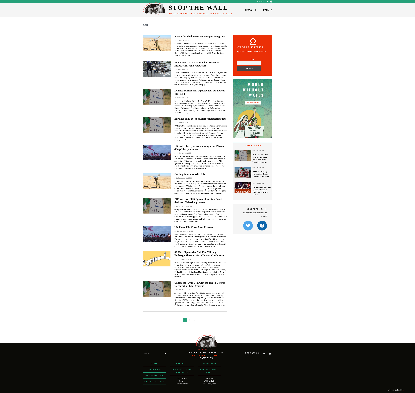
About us (154, 370)
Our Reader (210, 378)
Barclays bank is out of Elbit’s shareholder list (200, 118)
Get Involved (154, 375)
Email (253, 59)
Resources (210, 364)
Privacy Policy (154, 381)
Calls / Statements (182, 384)
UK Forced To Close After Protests (193, 227)
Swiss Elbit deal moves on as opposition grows (199, 36)
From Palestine (182, 378)
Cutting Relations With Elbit (190, 174)
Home (154, 364)
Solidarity (182, 381)
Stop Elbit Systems (209, 384)
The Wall (182, 364)
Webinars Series (209, 381)
